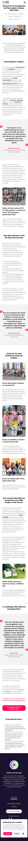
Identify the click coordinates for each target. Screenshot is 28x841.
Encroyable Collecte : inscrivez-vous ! (14, 708)
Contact (14, 806)
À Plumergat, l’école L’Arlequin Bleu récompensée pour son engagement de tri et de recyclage (14, 735)
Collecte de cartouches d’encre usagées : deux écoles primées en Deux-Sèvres (15, 728)
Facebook (7, 691)
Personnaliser (23, 833)
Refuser (17, 833)
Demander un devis (14, 803)
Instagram (21, 689)
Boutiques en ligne (14, 811)
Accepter (7, 833)
